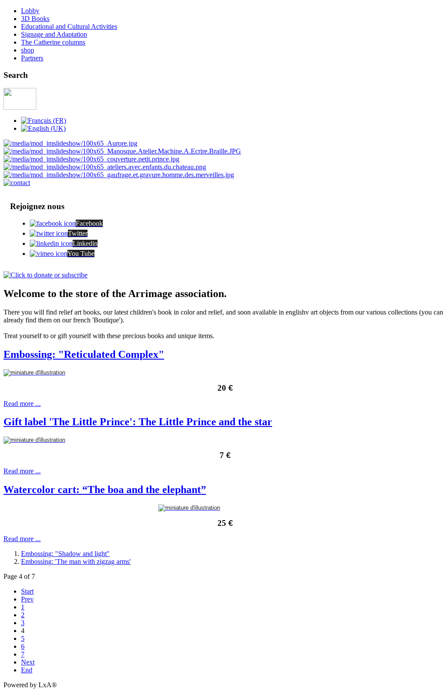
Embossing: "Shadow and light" (65, 553)
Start (27, 591)
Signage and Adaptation (54, 34)
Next (28, 662)
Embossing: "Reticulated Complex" (84, 354)
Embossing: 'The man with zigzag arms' (76, 561)
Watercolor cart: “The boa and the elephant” (105, 489)
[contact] (17, 182)
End (26, 670)
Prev (27, 599)
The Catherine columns (53, 42)
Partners (32, 58)
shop (27, 50)
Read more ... (22, 403)
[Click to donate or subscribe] (46, 275)
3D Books (35, 18)
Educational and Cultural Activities (69, 26)
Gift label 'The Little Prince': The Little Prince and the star (138, 421)
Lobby (30, 10)
